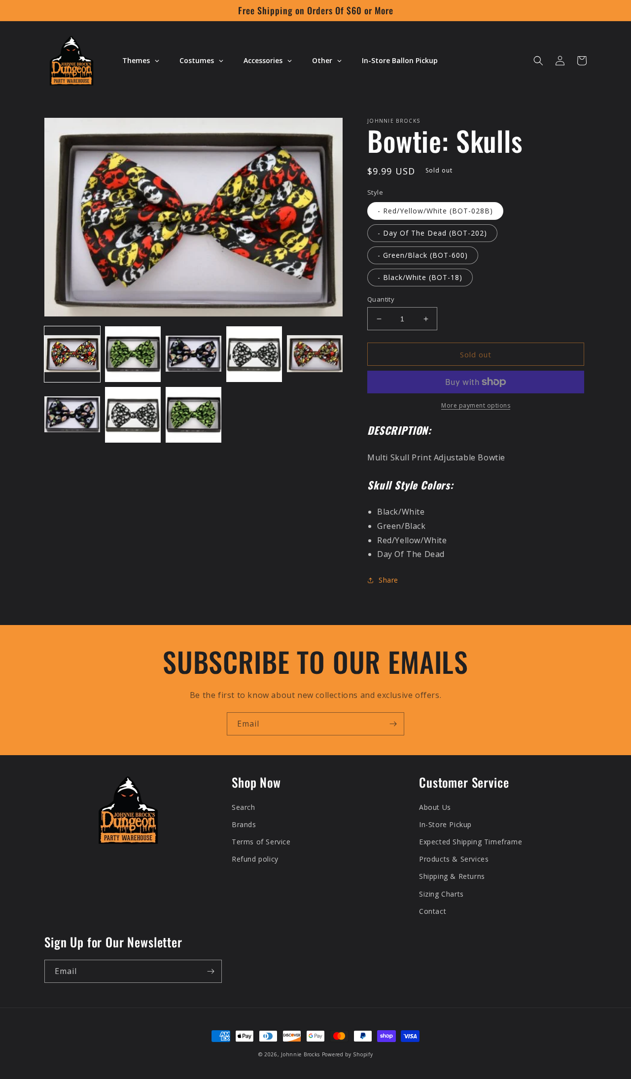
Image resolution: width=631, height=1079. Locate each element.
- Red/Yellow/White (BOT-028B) (435, 210)
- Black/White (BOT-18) (420, 277)
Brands (244, 824)
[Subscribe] (393, 723)
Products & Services (454, 859)
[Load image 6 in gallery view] (72, 415)
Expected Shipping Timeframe (470, 841)
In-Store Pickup (445, 824)
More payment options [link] (475, 405)
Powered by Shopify (347, 1054)
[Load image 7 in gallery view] (133, 415)
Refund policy (255, 859)
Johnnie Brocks (300, 1054)
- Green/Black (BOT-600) (423, 255)
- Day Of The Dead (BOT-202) (432, 233)
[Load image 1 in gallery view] (72, 354)
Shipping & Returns (452, 876)
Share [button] (388, 580)
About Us (435, 807)
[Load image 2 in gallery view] (133, 354)
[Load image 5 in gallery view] (315, 354)
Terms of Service (261, 841)
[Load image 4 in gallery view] (254, 354)
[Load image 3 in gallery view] (193, 354)
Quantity (380, 299)
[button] (538, 60)
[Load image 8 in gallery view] (193, 415)
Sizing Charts (441, 894)
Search (243, 807)
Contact (432, 911)
